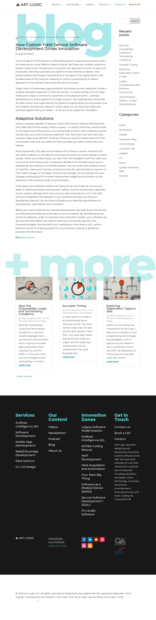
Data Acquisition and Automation (93, 467)
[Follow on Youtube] (96, 539)
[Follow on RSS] (90, 545)
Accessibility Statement (52, 600)
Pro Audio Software (89, 512)
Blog (51, 444)
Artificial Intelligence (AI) (27, 424)
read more (25, 365)
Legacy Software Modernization (94, 428)
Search (135, 21)
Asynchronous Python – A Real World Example (128, 101)
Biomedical (125, 130)
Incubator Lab (127, 148)
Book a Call (122, 433)
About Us (103, 5)
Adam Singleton (28, 318)
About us (55, 450)
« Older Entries (24, 376)
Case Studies (72, 5)
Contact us (122, 427)
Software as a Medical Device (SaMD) (92, 488)
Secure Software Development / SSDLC (93, 501)
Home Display (127, 144)
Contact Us (120, 5)
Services (56, 5)
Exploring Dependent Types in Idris (129, 73)
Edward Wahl (26, 54)
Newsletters (57, 433)
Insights (123, 153)
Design (123, 134)
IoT (121, 158)
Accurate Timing (128, 64)
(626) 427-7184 (57, 546)
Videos (53, 427)
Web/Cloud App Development (27, 453)
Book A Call (134, 5)
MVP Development (91, 457)
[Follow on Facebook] (84, 539)
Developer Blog (127, 139)
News (122, 162)
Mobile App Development (25, 443)
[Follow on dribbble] (84, 545)
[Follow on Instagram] (102, 539)
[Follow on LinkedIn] (90, 539)
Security (123, 175)
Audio (122, 125)
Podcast (54, 439)
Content (89, 5)
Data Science (25, 461)
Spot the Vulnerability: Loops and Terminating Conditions (126, 52)
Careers (120, 439)
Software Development (25, 434)
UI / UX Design (26, 467)
